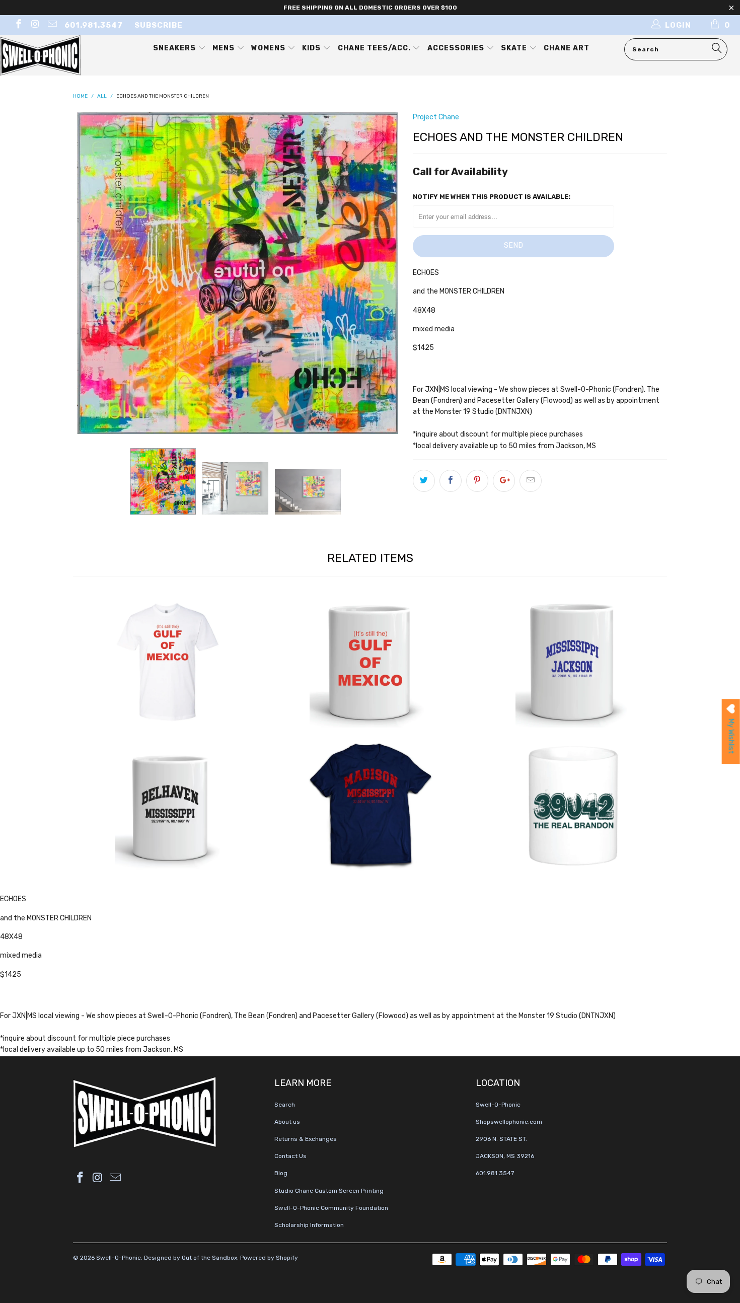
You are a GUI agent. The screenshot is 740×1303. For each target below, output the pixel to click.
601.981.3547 (93, 25)
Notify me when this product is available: (491, 196)
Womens (269, 48)
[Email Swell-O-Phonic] (51, 25)
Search (284, 1104)
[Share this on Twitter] (424, 481)
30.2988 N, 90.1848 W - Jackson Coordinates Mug (571, 662)
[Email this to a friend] (531, 481)
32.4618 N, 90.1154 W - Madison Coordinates (370, 805)
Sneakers (175, 48)
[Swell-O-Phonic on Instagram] (35, 25)
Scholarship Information (309, 1224)
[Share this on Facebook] (450, 481)
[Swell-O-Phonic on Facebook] (18, 25)
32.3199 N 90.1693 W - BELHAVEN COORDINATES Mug (168, 805)
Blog (280, 1173)
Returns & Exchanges (305, 1138)
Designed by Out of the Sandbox (190, 1257)
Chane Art (566, 48)
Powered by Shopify (269, 1257)
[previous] (90, 273)
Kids (312, 48)
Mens (224, 48)
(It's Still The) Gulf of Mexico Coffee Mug (370, 662)
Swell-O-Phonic (118, 1257)
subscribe (158, 25)
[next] (385, 273)
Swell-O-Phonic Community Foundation (331, 1207)
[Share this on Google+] (504, 481)
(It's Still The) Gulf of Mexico (168, 662)
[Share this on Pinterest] (477, 481)
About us (287, 1121)
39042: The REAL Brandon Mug (571, 805)
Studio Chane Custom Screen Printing (329, 1190)
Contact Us (290, 1156)
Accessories (456, 48)
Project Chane (436, 117)
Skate (515, 48)
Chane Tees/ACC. (375, 48)
